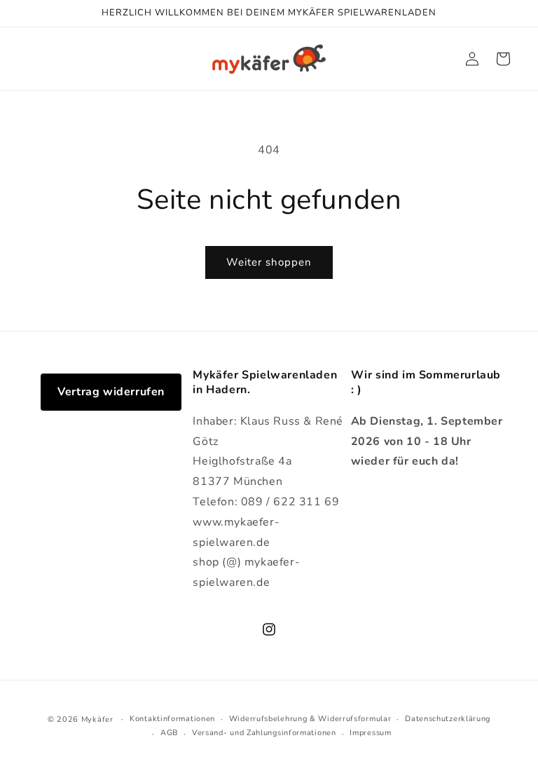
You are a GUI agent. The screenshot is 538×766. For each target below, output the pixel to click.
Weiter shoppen (269, 262)
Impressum (370, 732)
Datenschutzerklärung (447, 718)
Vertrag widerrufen (111, 391)
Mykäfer (97, 719)
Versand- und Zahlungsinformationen (264, 732)
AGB (169, 732)
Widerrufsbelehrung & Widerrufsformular (310, 718)
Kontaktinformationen (172, 718)
